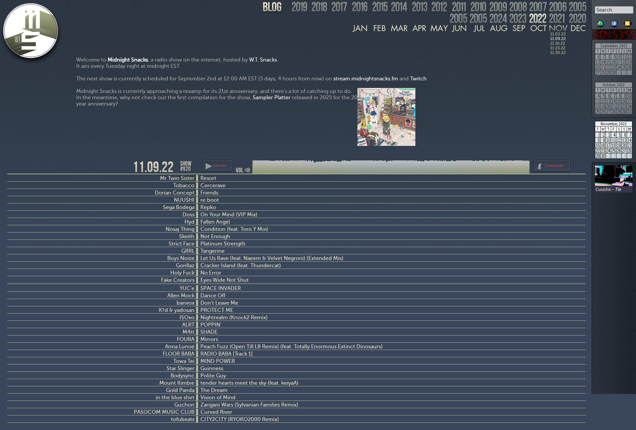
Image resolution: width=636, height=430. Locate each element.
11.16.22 (557, 43)
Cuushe (603, 189)
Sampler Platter (272, 97)
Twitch (418, 78)
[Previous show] (13, 166)
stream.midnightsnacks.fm (365, 78)
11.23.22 (557, 48)
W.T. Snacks (263, 60)
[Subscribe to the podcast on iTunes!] (628, 22)
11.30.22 (558, 52)
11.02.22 (558, 34)
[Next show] (579, 164)
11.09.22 (558, 38)
